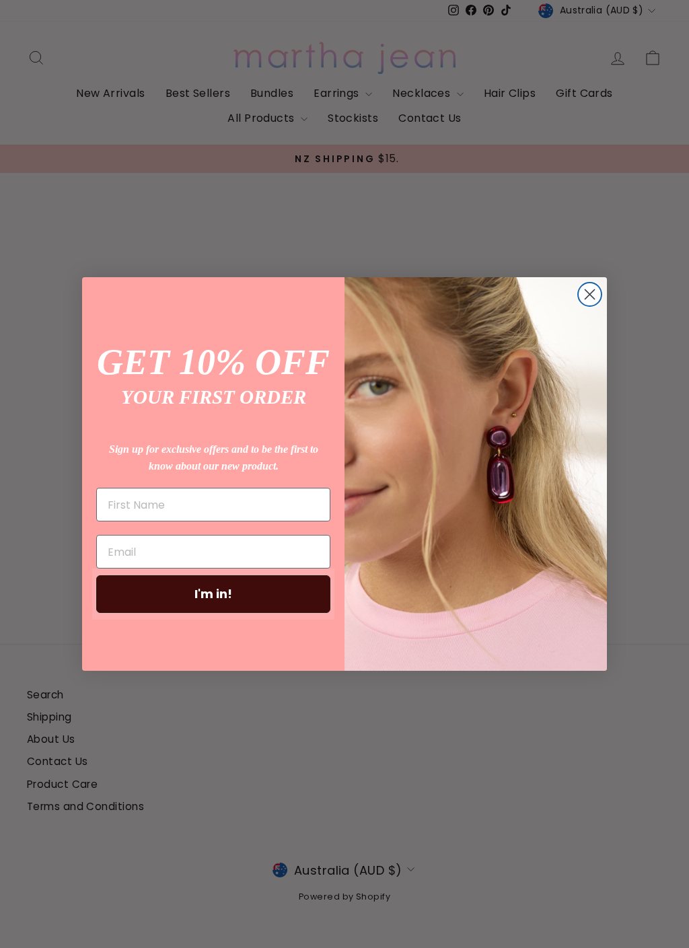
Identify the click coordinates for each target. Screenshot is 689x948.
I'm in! (213, 593)
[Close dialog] (590, 294)
